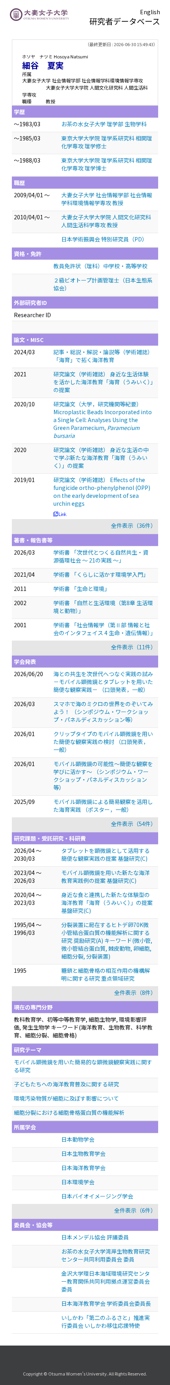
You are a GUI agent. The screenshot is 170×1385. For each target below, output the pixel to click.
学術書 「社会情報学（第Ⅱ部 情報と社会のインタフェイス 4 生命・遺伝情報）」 (104, 629)
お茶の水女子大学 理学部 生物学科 (104, 124)
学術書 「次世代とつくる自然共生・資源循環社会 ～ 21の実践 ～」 (100, 556)
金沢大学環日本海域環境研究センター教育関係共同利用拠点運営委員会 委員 (105, 1281)
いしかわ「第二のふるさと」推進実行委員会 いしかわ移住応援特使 (105, 1321)
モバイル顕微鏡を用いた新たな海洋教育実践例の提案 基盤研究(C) (105, 876)
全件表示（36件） (133, 525)
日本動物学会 (77, 1139)
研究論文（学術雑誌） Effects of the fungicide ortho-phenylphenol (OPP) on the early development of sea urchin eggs (101, 491)
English (150, 12)
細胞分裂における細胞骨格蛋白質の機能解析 (69, 1112)
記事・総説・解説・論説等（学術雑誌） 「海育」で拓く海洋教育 (103, 356)
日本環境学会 (77, 1182)
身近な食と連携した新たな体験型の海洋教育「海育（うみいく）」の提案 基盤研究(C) (107, 902)
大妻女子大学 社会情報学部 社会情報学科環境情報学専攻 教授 (106, 199)
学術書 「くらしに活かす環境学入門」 (101, 574)
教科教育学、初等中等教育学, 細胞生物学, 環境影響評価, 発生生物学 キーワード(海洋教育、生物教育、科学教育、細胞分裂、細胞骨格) (83, 1027)
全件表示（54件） (133, 824)
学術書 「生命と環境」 (81, 589)
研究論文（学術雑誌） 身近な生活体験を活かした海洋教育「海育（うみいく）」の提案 (103, 382)
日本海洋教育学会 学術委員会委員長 (106, 1303)
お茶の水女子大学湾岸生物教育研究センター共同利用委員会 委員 (105, 1255)
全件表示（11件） (133, 647)
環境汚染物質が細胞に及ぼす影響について (66, 1098)
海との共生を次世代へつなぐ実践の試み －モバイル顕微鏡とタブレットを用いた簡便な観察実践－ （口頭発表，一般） (103, 681)
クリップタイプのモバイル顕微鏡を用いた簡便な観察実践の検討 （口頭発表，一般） (103, 741)
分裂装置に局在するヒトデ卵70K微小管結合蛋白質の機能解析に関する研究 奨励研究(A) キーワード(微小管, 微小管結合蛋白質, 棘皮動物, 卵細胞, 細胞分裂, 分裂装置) (106, 940)
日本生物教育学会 (83, 1153)
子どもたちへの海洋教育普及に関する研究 (66, 1084)
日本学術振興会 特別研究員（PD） (104, 239)
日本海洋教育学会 (83, 1168)
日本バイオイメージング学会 (97, 1196)
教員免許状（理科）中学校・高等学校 (100, 266)
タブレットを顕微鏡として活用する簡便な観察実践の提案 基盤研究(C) (105, 854)
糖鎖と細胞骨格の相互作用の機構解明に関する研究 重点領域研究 (105, 974)
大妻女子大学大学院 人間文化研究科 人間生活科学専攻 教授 (106, 221)
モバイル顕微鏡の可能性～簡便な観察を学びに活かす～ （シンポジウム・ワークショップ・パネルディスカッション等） (103, 775)
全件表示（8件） (135, 992)
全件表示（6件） (135, 1210)
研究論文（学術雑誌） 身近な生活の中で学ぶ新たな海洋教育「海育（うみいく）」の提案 (101, 457)
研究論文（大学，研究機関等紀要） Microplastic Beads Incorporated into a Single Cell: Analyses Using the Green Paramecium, (102, 419)
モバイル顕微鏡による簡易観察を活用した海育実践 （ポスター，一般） (103, 805)
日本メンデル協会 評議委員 (95, 1237)
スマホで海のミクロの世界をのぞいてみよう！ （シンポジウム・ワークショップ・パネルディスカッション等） (103, 711)
